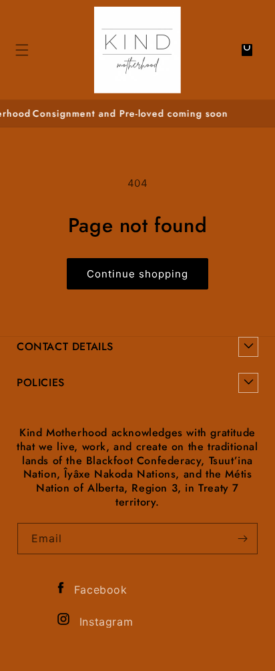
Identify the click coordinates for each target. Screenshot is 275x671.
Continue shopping (137, 273)
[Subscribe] (242, 538)
